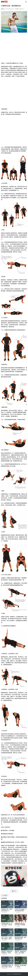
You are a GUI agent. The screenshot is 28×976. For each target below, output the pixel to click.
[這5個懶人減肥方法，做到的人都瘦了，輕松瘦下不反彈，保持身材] (7, 918)
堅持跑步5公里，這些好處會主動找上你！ (6, 910)
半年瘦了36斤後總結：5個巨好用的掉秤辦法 (20, 910)
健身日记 (3, 8)
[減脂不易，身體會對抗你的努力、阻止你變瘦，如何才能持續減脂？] (20, 946)
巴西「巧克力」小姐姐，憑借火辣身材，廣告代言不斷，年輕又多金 (7, 938)
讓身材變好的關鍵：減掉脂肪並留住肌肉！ (20, 938)
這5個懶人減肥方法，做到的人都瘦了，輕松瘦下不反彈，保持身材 (7, 924)
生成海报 (5, 895)
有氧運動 (17, 8)
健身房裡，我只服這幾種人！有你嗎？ (20, 966)
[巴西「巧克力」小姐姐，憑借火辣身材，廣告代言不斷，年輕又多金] (7, 932)
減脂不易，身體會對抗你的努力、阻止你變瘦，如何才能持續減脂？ (20, 952)
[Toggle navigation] (25, 1)
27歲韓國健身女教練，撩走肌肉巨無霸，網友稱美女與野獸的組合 (7, 966)
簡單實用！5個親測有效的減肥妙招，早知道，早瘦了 (7, 952)
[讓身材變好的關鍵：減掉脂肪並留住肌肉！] (20, 932)
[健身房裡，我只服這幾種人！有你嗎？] (20, 960)
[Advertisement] (14, 48)
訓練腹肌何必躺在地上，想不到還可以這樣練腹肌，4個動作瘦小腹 (20, 924)
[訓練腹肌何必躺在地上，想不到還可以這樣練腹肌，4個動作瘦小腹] (20, 918)
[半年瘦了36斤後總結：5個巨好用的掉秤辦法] (20, 904)
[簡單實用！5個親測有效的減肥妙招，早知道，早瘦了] (7, 946)
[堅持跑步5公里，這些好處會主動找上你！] (7, 904)
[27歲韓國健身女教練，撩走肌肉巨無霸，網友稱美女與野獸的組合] (7, 960)
